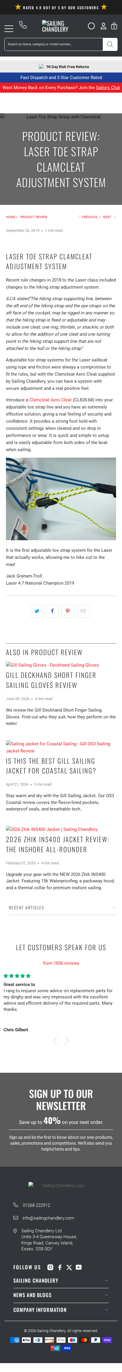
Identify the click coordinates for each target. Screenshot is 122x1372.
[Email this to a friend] (83, 611)
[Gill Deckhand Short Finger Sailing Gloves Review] (61, 665)
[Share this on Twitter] (36, 611)
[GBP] (89, 26)
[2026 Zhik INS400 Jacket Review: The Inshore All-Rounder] (61, 829)
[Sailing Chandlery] (61, 26)
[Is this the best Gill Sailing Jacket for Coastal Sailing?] (61, 747)
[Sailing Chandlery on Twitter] (69, 1267)
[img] (61, 956)
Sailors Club (108, 87)
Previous (89, 217)
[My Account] (103, 25)
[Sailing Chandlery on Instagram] (50, 1267)
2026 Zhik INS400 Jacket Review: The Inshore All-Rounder (57, 844)
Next (107, 217)
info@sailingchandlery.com (48, 1218)
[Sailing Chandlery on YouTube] (79, 1267)
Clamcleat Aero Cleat (50, 400)
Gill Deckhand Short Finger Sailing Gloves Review (51, 680)
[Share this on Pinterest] (67, 611)
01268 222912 (36, 1205)
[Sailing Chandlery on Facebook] (60, 1267)
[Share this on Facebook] (52, 611)
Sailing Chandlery (51, 1330)
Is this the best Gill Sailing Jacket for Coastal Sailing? (51, 766)
